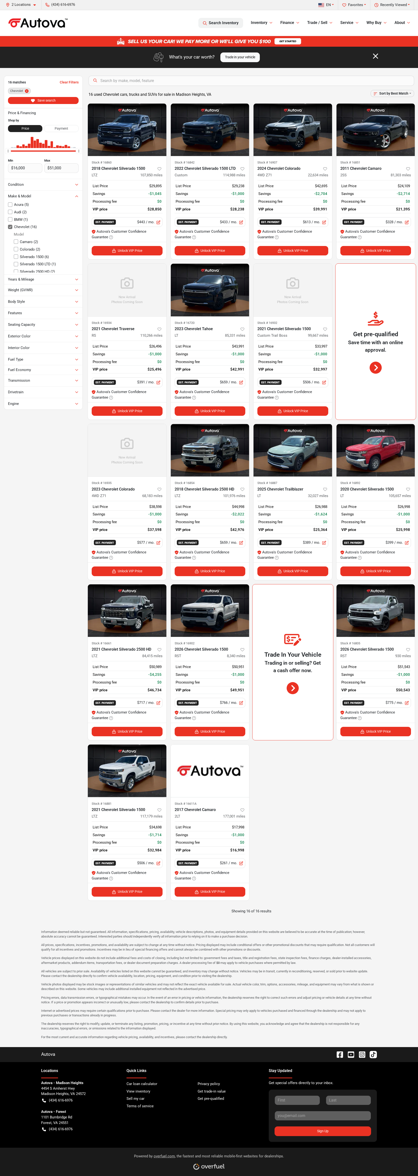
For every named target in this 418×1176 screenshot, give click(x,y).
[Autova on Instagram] (360, 1054)
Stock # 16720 (184, 323)
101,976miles (234, 496)
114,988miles (234, 175)
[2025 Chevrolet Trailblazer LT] (293, 450)
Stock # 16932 (267, 323)
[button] (23, 4)
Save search (46, 100)
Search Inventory (224, 23)
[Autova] (38, 23)
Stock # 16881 (102, 803)
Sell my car (135, 1098)
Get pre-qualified (211, 1098)
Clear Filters (69, 82)
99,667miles (318, 335)
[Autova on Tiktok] (371, 1054)
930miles (403, 656)
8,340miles (236, 656)
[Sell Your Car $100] (209, 41)
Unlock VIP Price (130, 251)
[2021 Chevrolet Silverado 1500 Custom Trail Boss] (293, 290)
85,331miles (235, 335)
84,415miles (152, 656)
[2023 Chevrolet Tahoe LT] (210, 290)
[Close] (375, 56)
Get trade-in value (212, 1091)
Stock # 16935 (102, 483)
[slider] (8, 151)
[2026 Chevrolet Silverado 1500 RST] (210, 610)
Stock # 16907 (267, 162)
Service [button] (346, 22)
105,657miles (400, 496)
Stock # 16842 (184, 162)
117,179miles (151, 816)
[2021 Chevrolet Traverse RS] (127, 290)
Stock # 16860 (102, 162)
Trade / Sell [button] (317, 22)
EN (328, 5)
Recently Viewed (393, 5)
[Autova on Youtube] (349, 1054)
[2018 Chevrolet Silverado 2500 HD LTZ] (210, 450)
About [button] (400, 22)
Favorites (355, 5)
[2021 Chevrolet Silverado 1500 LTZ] (127, 770)
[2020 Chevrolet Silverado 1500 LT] (375, 450)
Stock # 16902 (184, 643)
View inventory (138, 1091)
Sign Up (322, 1131)
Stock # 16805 (350, 643)
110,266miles (151, 335)
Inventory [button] (259, 22)
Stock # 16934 (102, 323)
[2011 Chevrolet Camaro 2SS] (375, 130)
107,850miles (151, 175)
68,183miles (152, 496)
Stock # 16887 (267, 483)
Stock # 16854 (184, 483)
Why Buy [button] (373, 22)
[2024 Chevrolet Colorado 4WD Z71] (293, 130)
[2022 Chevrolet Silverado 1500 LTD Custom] (210, 130)
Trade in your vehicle (240, 57)
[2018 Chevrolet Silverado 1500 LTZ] (127, 130)
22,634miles (318, 175)
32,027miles (318, 496)
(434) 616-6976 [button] (63, 4)
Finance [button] (287, 22)
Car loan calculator (142, 1084)
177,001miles (234, 816)
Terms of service (140, 1106)
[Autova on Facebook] (337, 1054)
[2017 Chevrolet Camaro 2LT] (210, 770)
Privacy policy (209, 1084)
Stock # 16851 (350, 162)
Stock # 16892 (350, 483)
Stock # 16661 (102, 643)
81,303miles (401, 175)
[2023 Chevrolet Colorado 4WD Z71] (127, 450)
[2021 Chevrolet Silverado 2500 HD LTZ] (127, 610)
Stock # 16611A (185, 803)
